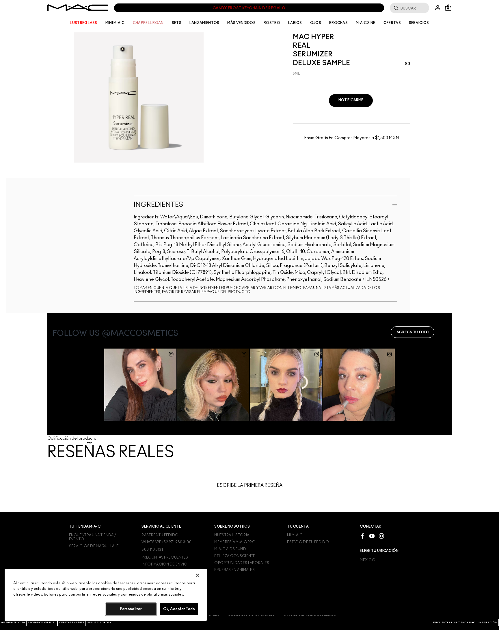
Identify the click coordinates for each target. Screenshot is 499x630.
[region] (106, 595)
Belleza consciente (234, 556)
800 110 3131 (152, 549)
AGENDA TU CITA (13, 622)
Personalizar (131, 609)
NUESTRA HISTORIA (231, 535)
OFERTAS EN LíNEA (71, 622)
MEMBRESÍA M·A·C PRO (235, 542)
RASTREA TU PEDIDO (159, 535)
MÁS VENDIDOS (241, 23)
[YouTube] (372, 536)
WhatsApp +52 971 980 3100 (166, 542)
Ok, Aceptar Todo (179, 609)
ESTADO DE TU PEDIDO (308, 542)
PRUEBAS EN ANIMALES (234, 570)
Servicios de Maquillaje (94, 546)
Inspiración (487, 622)
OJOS (315, 23)
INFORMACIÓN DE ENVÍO (164, 564)
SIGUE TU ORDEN (99, 622)
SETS (176, 23)
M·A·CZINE (365, 23)
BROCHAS (338, 23)
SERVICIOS (419, 23)
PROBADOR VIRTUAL (42, 622)
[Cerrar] (197, 575)
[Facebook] (362, 536)
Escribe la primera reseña (249, 485)
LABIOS (295, 23)
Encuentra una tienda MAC (454, 622)
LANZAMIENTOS (204, 23)
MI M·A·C (295, 535)
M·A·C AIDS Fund (230, 549)
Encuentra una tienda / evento (92, 537)
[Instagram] (381, 536)
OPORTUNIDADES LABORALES (241, 563)
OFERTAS (392, 23)
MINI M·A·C (115, 23)
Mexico (367, 560)
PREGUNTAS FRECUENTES (164, 557)
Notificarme (350, 100)
